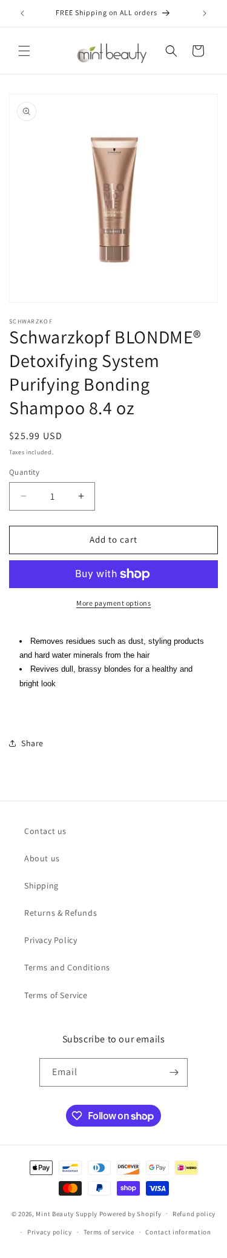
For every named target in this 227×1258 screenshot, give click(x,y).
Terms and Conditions (67, 967)
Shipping (41, 885)
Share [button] (32, 743)
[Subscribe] (173, 1072)
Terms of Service (56, 995)
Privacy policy (49, 1232)
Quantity (24, 472)
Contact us (45, 831)
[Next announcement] (204, 13)
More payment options (113, 602)
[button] (24, 51)
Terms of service (109, 1232)
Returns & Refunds (60, 912)
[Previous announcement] (22, 13)
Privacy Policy (50, 940)
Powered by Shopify (130, 1213)
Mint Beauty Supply (66, 1213)
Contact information (178, 1232)
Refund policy (194, 1214)
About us (42, 858)
